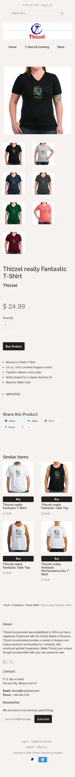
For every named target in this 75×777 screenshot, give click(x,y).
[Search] (62, 13)
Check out (46, 4)
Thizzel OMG (32, 605)
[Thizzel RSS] (11, 661)
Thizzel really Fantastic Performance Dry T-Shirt (55, 569)
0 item (31, 4)
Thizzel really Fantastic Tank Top (54, 506)
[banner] (37, 30)
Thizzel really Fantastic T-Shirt (14, 506)
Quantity (8, 318)
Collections (17, 605)
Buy (18, 499)
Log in (25, 741)
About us (42, 747)
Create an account (41, 741)
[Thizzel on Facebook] (5, 661)
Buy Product (14, 346)
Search (30, 747)
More (61, 47)
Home (13, 47)
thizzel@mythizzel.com (25, 691)
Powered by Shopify (51, 752)
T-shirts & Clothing (37, 47)
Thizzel (10, 285)
